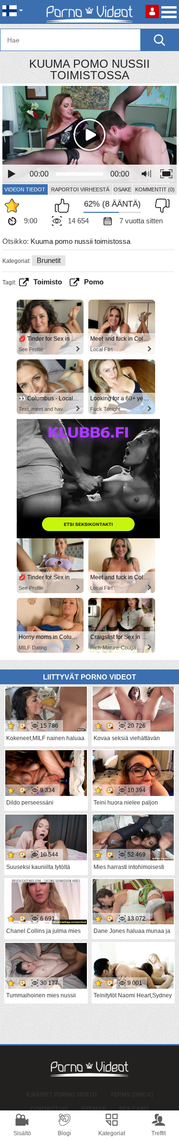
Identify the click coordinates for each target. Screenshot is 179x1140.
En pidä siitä (159, 206)
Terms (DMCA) (131, 1094)
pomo (94, 282)
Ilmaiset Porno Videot (61, 1094)
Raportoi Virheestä (80, 189)
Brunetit (49, 260)
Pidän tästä (64, 206)
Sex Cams (134, 1109)
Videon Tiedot (24, 189)
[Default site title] (89, 12)
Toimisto (47, 282)
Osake (122, 189)
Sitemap (93, 1109)
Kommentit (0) (155, 189)
